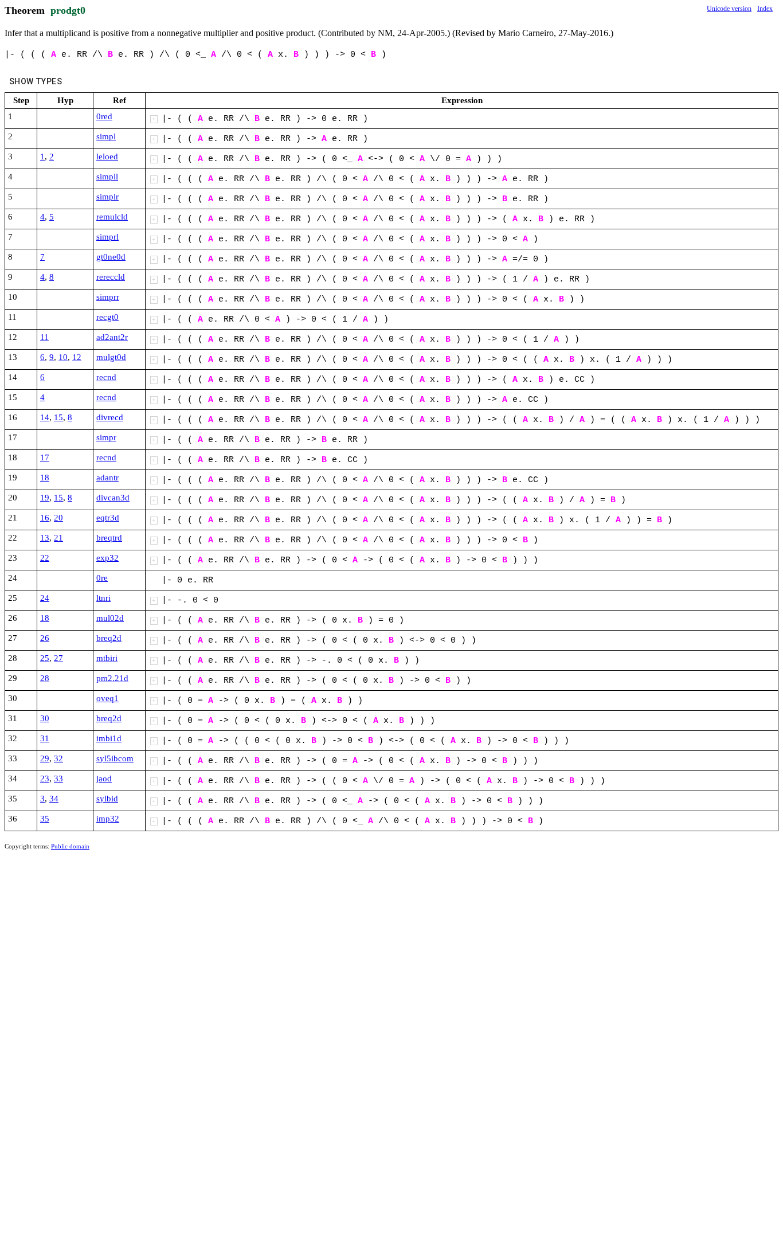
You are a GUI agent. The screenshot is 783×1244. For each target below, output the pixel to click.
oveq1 (107, 698)
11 (44, 337)
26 (44, 638)
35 (44, 818)
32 (58, 758)
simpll (107, 176)
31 (44, 738)
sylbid (107, 798)
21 (58, 537)
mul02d (110, 618)
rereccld (110, 276)
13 (44, 537)
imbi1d (109, 738)
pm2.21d (112, 678)
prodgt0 (67, 10)
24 (44, 598)
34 (53, 798)
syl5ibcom (115, 758)
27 (58, 658)
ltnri (103, 598)
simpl (106, 136)
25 (44, 658)
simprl (107, 236)
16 (44, 517)
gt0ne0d (111, 256)
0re (102, 577)
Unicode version (729, 9)
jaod (104, 778)
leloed (107, 156)
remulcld (112, 216)
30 (44, 718)
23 (44, 778)
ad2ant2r (112, 337)
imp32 (107, 818)
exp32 (107, 557)
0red (104, 116)
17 (44, 457)
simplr (107, 196)
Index (765, 9)
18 (44, 477)
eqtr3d (107, 517)
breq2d (109, 638)
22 (44, 557)
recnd (106, 377)
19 (44, 497)
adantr (107, 477)
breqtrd (109, 537)
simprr (107, 297)
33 (58, 778)
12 (76, 357)
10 (63, 357)
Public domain (70, 846)
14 (44, 417)
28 (44, 678)
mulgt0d (111, 357)
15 (58, 417)
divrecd (109, 417)
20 (58, 517)
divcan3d (113, 497)
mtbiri (107, 658)
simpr (106, 437)
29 (44, 758)
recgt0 (107, 317)
